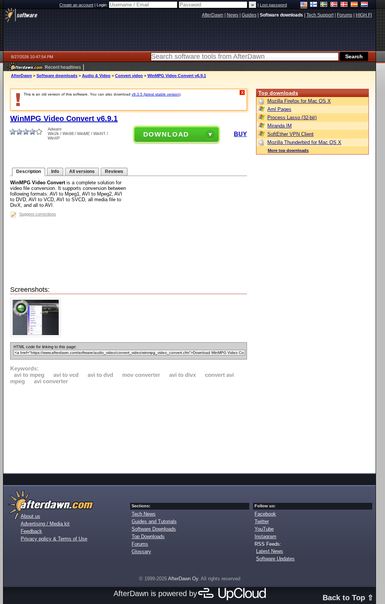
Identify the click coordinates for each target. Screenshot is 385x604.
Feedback (31, 531)
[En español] (354, 5)
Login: (103, 5)
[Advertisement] (128, 427)
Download (166, 134)
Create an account (76, 5)
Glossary (141, 551)
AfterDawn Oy (183, 578)
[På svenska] (323, 5)
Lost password (273, 5)
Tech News (144, 514)
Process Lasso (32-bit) (292, 117)
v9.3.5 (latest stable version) (156, 94)
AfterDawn (21, 75)
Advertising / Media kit (45, 524)
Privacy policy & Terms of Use (54, 539)
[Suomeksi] (313, 5)
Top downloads (278, 93)
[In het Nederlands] (364, 5)
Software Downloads (154, 529)
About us (30, 516)
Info (55, 171)
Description (28, 171)
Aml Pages (279, 109)
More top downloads (288, 150)
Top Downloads (148, 536)
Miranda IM (279, 126)
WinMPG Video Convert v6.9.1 (176, 75)
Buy (240, 134)
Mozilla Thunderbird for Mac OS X (304, 142)
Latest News (269, 551)
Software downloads (56, 75)
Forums (140, 544)
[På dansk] (344, 5)
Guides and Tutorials (154, 521)
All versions (82, 171)
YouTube (264, 529)
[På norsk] (334, 5)
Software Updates (275, 559)
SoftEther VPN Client (290, 134)
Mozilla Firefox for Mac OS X (299, 101)
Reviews (114, 171)
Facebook (265, 514)
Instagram (265, 536)
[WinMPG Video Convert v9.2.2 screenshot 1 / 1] (37, 335)
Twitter (262, 521)
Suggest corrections (37, 214)
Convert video (129, 75)
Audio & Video (96, 75)
